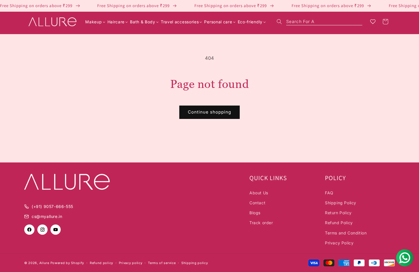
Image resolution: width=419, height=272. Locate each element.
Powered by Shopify (67, 263)
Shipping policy (194, 263)
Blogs (255, 212)
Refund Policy (339, 222)
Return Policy (338, 212)
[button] (319, 21)
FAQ (329, 192)
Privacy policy (131, 263)
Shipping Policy (340, 202)
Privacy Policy (339, 242)
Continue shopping (209, 112)
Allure (44, 263)
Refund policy (101, 263)
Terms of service (162, 263)
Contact (257, 202)
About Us (258, 192)
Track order (261, 222)
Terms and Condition (346, 232)
